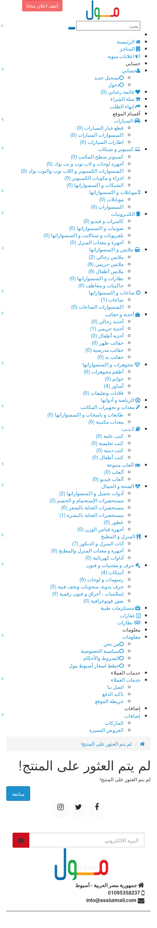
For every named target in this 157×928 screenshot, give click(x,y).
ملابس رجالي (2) (106, 256)
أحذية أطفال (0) (107, 335)
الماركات (114, 722)
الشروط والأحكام (101, 657)
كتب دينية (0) (110, 449)
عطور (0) (114, 521)
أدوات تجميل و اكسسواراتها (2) (91, 492)
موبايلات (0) (111, 198)
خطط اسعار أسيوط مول (94, 665)
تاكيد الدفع (113, 693)
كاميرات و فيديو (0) (103, 220)
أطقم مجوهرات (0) (104, 371)
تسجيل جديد (106, 77)
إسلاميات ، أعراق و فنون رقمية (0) (88, 593)
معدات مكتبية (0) (106, 421)
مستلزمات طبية (117, 607)
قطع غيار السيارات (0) (100, 127)
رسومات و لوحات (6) (102, 579)
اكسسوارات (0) (107, 206)
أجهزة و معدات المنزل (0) (97, 241)
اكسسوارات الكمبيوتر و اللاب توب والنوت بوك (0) (72, 170)
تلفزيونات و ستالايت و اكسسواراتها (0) (84, 234)
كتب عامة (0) (110, 435)
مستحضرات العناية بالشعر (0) (92, 507)
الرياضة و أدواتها (118, 399)
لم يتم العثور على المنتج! (106, 743)
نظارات (125, 622)
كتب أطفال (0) (108, 456)
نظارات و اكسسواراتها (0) (96, 277)
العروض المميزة (106, 729)
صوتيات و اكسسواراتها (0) (96, 227)
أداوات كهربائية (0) (104, 557)
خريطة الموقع (109, 700)
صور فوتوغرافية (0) (103, 600)
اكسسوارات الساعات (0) (97, 306)
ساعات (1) (112, 299)
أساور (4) (114, 385)
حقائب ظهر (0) (108, 342)
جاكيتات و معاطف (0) (101, 285)
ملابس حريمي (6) (106, 263)
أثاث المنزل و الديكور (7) (98, 543)
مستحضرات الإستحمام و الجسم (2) (86, 500)
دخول (113, 84)
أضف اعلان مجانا (42, 5)
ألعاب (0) (114, 471)
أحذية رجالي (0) (107, 321)
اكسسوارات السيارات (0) (97, 134)
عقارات (128, 615)
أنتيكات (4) (112, 571)
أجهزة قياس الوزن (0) (100, 528)
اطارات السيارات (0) (102, 141)
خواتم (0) (114, 378)
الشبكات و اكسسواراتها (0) (95, 184)
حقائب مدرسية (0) (104, 349)
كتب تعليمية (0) (107, 442)
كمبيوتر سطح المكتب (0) (97, 156)
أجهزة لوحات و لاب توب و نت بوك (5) (85, 163)
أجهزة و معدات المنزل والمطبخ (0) (87, 550)
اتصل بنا (115, 686)
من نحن (111, 643)
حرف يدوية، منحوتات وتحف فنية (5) (87, 586)
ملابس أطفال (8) (106, 270)
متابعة (18, 793)
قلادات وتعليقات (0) (103, 392)
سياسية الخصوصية (100, 650)
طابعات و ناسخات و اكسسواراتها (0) (85, 414)
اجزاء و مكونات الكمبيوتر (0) (94, 177)
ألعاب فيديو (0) (108, 478)
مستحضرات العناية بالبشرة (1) (91, 514)
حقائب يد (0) (111, 356)
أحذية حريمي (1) (107, 328)
